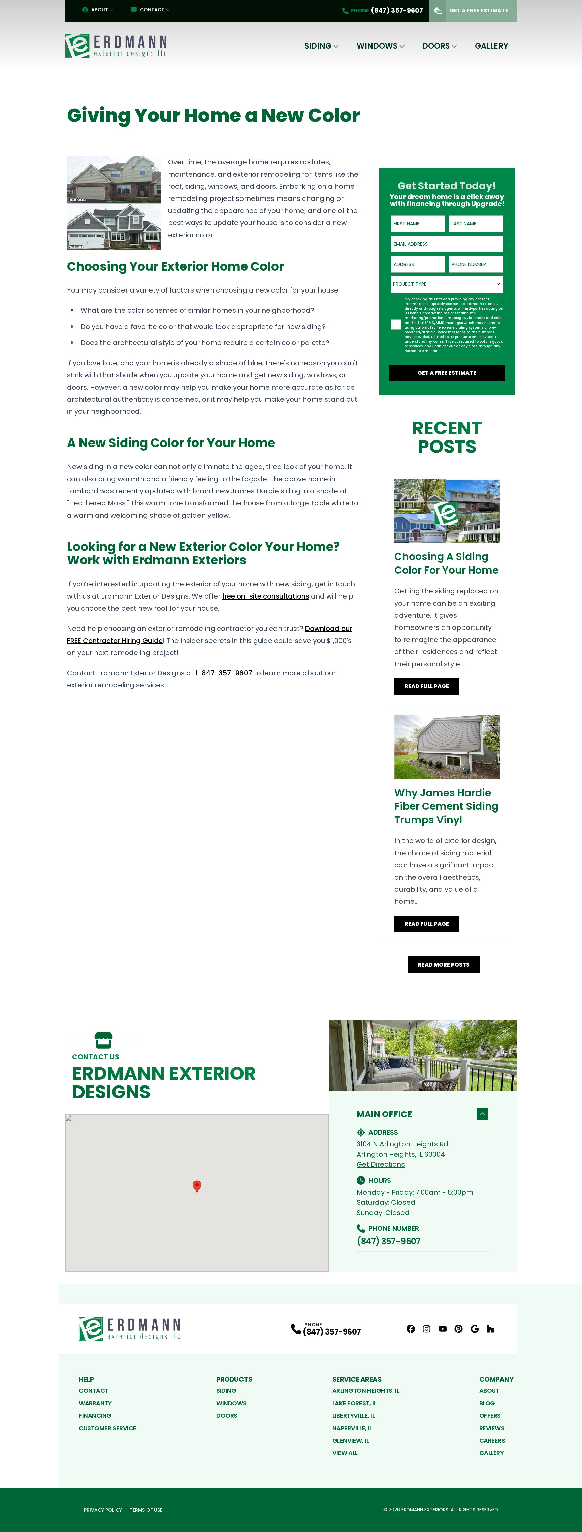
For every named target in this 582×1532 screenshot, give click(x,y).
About (99, 9)
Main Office (384, 1114)
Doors (436, 45)
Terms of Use (146, 1510)
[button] (197, 1186)
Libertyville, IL (353, 1415)
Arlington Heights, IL (365, 1390)
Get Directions (381, 1164)
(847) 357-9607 (388, 1241)
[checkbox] (396, 324)
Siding (317, 45)
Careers (492, 1440)
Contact (152, 9)
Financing (95, 1415)
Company (496, 1379)
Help (86, 1379)
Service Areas (357, 1379)
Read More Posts (444, 965)
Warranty (95, 1403)
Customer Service (107, 1428)
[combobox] (447, 284)
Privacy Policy (103, 1510)
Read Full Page (427, 686)
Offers (490, 1415)
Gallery (491, 45)
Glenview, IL (350, 1440)
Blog (487, 1403)
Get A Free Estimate (479, 10)
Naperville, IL (352, 1428)
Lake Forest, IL (354, 1403)
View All (345, 1453)
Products (234, 1379)
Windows (377, 45)
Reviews (492, 1428)
